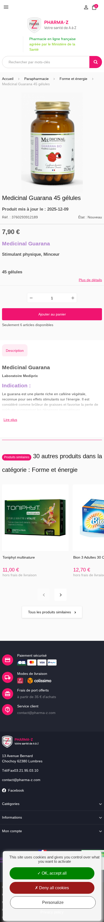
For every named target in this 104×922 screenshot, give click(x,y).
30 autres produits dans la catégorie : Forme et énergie (52, 463)
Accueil (7, 79)
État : (82, 217)
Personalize (53, 902)
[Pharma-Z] (52, 25)
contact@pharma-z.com (21, 780)
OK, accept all (54, 873)
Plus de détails (90, 280)
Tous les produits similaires (50, 612)
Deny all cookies (53, 888)
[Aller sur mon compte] (86, 7)
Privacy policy (52, 912)
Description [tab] (15, 351)
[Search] (95, 62)
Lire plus (10, 420)
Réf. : (6, 217)
